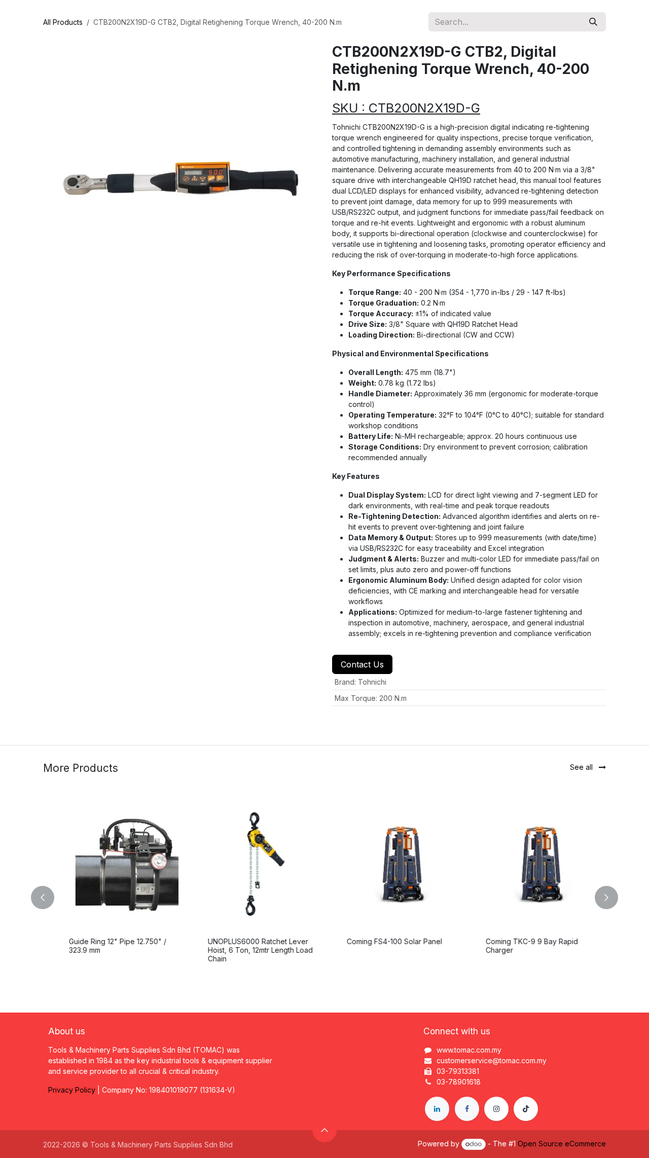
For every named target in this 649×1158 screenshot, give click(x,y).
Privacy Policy (71, 1090)
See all (582, 767)
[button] (48, 897)
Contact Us (362, 664)
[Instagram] (496, 1109)
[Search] (593, 21)
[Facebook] (467, 1109)
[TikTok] (526, 1109)
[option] (324, 897)
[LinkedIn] (437, 1109)
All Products (63, 22)
